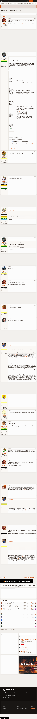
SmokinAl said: (11, 210)
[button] (15, 1)
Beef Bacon (23, 635)
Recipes (33, 3)
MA (6, 536)
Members (22, 1)
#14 (35, 421)
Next (4, 16)
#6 (35, 237)
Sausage (15, 3)
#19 (35, 526)
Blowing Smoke (10, 3)
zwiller (33, 603)
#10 (35, 318)
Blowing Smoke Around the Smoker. (26, 649)
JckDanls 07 (32, 606)
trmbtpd (4, 603)
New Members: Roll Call (4, 3)
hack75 (33, 626)
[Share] (34, 18)
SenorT (33, 617)
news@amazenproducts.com (14, 148)
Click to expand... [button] (22, 217)
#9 (35, 305)
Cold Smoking (26, 3)
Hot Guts (25, 644)
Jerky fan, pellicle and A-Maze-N (8, 602)
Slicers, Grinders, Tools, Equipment (15, 606)
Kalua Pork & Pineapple (24, 651)
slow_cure (32, 609)
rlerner (4, 606)
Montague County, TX (4, 434)
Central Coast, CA (4, 328)
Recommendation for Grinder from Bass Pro (10, 605)
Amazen (32, 450)
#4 (35, 176)
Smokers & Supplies (20, 3)
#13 (35, 410)
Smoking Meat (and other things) (22, 708)
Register (32, 706)
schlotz (33, 620)
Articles (14, 1)
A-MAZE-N (32, 65)
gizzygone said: (11, 345)
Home (4, 704)
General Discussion (13, 603)
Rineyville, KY (5, 223)
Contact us (4, 708)
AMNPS (25, 489)
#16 (35, 460)
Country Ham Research (7, 616)
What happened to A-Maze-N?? (8, 613)
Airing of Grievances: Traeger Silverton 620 (10, 619)
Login (31, 704)
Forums (10, 1)
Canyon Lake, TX (4, 494)
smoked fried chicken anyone (25, 647)
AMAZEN (22, 23)
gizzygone (4, 23)
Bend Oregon (5, 162)
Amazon (30, 23)
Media (18, 1)
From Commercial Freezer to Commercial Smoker (11, 622)
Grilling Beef (22, 642)
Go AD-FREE (33, 708)
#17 (35, 485)
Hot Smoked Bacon (23, 637)
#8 (35, 280)
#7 (35, 266)
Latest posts (21, 634)
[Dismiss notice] (35, 5)
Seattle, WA (5, 353)
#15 (35, 448)
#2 (35, 52)
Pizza (21, 653)
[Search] (36, 1)
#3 (35, 151)
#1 (35, 18)
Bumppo (33, 623)
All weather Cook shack (7, 625)
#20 (35, 539)
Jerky (30, 3)
